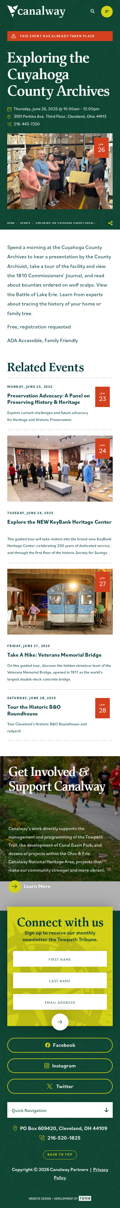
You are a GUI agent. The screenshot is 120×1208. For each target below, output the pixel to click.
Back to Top (60, 1154)
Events (25, 223)
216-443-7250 (27, 124)
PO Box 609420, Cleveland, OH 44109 (63, 1128)
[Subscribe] (60, 1022)
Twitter (64, 1086)
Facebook (64, 1045)
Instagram (64, 1065)
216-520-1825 (64, 1137)
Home (11, 223)
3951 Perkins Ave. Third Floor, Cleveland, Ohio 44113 (60, 116)
